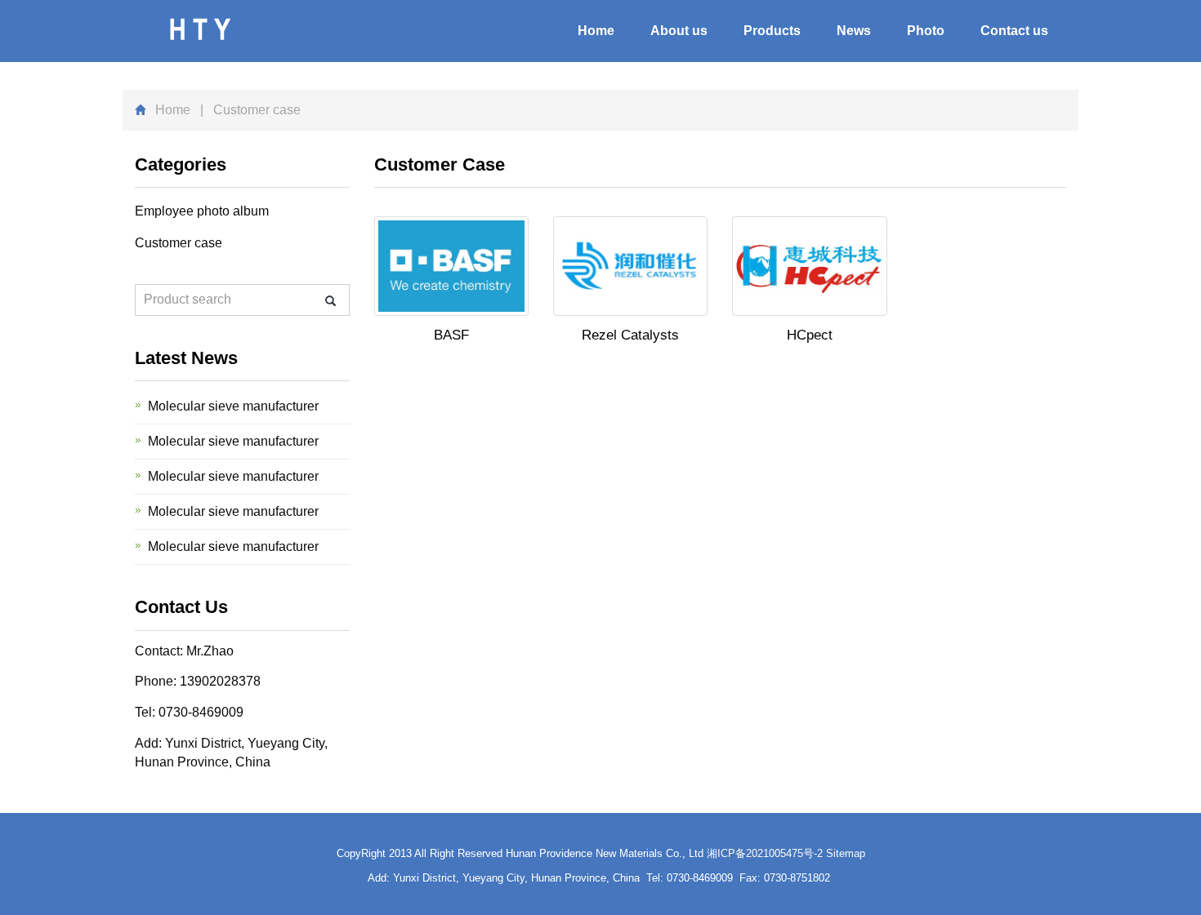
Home (596, 31)
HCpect (810, 335)
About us (679, 31)
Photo (925, 31)
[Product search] (330, 301)
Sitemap (845, 853)
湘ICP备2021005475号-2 (765, 853)
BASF (451, 335)
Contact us (1014, 31)
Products (772, 31)
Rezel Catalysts (630, 335)
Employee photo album (202, 211)
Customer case (178, 243)
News (854, 31)
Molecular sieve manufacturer (233, 406)
